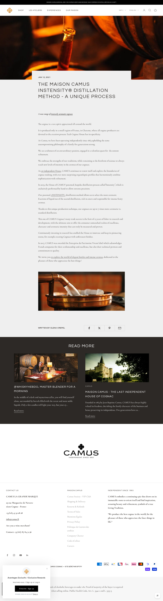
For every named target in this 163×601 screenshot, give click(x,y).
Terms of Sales (73, 511)
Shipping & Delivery (76, 501)
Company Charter (75, 535)
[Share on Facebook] (89, 328)
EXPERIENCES (54, 10)
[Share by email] (120, 328)
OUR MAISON (72, 10)
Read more (19, 410)
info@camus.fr (12, 519)
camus (88, 386)
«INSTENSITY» (58, 195)
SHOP (21, 10)
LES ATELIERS (35, 10)
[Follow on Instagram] (14, 555)
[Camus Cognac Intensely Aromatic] (81, 290)
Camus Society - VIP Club (79, 496)
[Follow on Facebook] (7, 555)
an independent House (51, 170)
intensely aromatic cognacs (62, 114)
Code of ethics (73, 540)
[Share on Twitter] (99, 328)
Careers (70, 545)
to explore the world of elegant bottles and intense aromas (77, 257)
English (133, 10)
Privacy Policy (73, 521)
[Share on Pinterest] (110, 328)
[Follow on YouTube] (20, 555)
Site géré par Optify (73, 566)
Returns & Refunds (75, 506)
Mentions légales (74, 516)
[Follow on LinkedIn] (27, 555)
